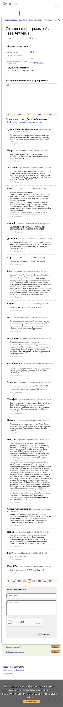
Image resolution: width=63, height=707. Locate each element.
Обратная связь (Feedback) (13, 670)
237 (24, 114)
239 (33, 114)
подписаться (38, 62)
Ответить (18, 144)
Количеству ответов (31, 122)
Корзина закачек (12, 647)
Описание (22, 39)
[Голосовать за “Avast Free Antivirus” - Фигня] (10, 75)
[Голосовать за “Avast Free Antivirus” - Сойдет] (19, 75)
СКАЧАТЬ (11, 39)
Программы (11, 13)
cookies (38, 686)
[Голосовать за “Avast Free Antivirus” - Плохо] (14, 75)
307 (50, 114)
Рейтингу (12, 122)
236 (19, 114)
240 (39, 114)
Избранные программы (15, 652)
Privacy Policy (7, 673)
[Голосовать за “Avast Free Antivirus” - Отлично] (29, 75)
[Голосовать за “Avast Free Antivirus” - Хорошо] (24, 75)
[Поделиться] (32, 39)
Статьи (27, 13)
